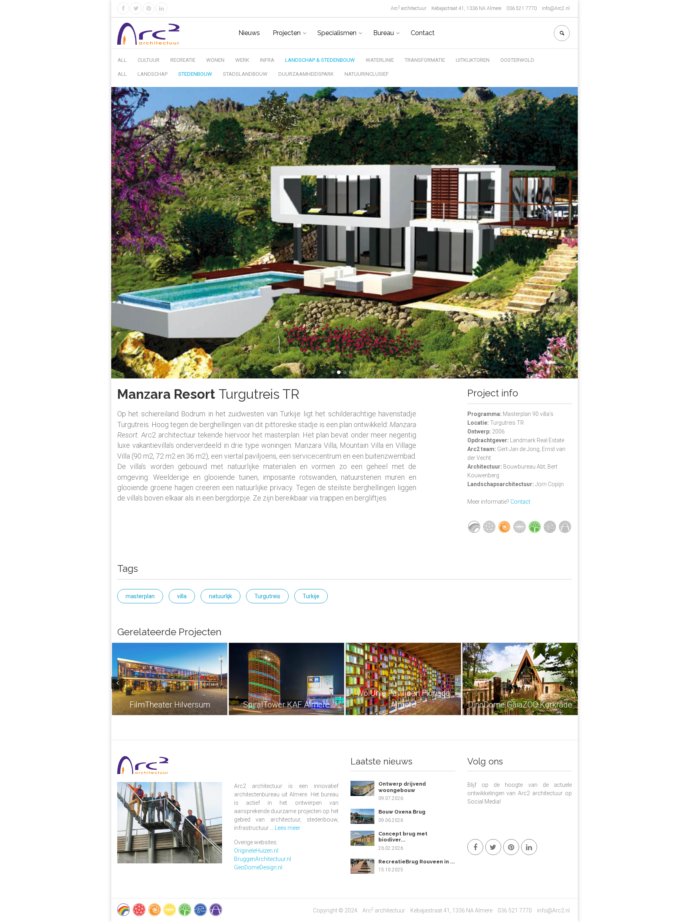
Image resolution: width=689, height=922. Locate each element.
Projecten (287, 33)
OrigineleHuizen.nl (256, 850)
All (122, 60)
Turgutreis (267, 596)
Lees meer (287, 828)
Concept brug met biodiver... (402, 837)
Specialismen (336, 33)
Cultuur (148, 60)
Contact (423, 33)
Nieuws (249, 33)
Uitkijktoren (473, 60)
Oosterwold (517, 60)
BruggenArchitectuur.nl (262, 859)
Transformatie (425, 60)
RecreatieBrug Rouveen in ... (416, 862)
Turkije (311, 596)
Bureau (383, 33)
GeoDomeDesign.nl (258, 867)
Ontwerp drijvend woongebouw (402, 787)
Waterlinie (380, 60)
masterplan (140, 596)
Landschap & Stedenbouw (320, 60)
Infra (267, 60)
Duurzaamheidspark (306, 74)
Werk (242, 60)
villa (182, 596)
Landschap (152, 74)
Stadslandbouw (245, 74)
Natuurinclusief (366, 74)
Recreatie (182, 60)
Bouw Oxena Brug (401, 812)
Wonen (215, 60)
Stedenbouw (195, 74)
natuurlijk (220, 596)
